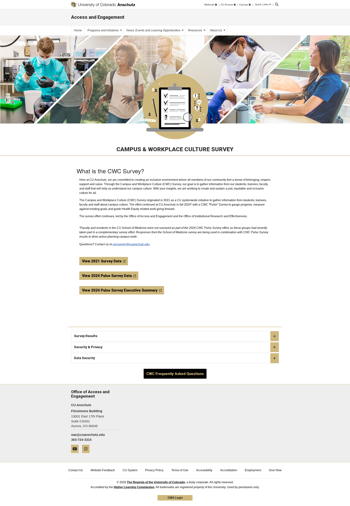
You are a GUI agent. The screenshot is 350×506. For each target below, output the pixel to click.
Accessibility (204, 470)
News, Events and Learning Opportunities (154, 30)
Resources (195, 30)
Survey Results (85, 336)
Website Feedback (103, 470)
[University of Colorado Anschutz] (103, 4)
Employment (253, 470)
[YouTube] (76, 454)
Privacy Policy (154, 470)
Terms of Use (179, 470)
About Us (216, 30)
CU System (130, 470)
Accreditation (228, 470)
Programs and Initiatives (103, 30)
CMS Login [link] (175, 497)
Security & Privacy (88, 347)
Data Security (84, 358)
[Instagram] (87, 454)
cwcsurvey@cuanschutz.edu (130, 244)
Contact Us (75, 470)
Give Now (275, 470)
